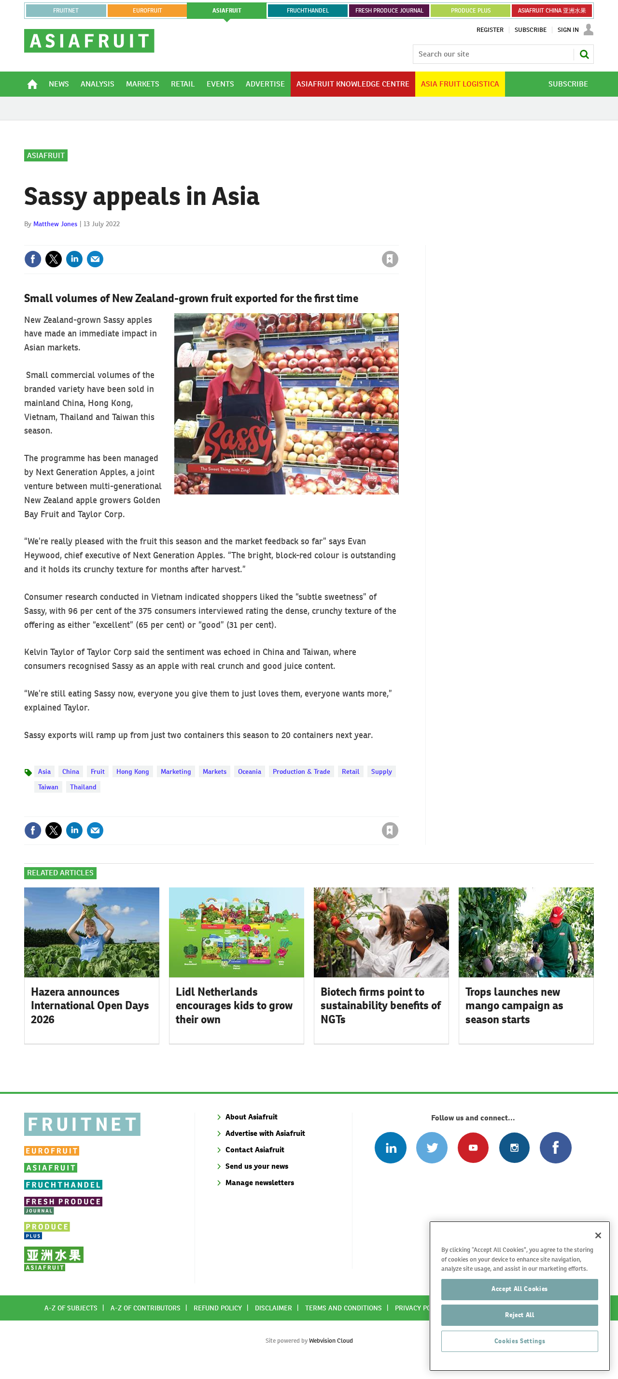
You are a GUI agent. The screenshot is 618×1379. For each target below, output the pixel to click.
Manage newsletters (259, 1182)
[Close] (598, 1235)
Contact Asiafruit (254, 1150)
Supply (381, 771)
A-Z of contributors (146, 1308)
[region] (519, 1296)
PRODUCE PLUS (471, 11)
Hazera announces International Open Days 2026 (90, 1006)
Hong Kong (132, 771)
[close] (398, 239)
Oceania (249, 771)
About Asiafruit (251, 1117)
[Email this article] (95, 259)
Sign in (275, 239)
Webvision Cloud (331, 1340)
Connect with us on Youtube (473, 1147)
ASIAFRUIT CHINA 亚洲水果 (552, 11)
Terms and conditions (343, 1308)
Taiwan (48, 787)
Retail (351, 771)
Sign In (568, 30)
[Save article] (390, 259)
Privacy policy (419, 1308)
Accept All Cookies (520, 1289)
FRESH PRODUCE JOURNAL (389, 11)
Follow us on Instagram (514, 1147)
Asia (44, 771)
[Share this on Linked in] (74, 259)
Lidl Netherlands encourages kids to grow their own (234, 1006)
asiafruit (226, 11)
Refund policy (218, 1308)
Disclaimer (273, 1308)
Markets (214, 771)
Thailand (83, 787)
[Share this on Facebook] (33, 259)
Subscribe (531, 30)
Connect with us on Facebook (555, 1147)
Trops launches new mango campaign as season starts (514, 1006)
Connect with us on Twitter (432, 1147)
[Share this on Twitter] (53, 259)
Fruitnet (66, 11)
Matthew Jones (55, 223)
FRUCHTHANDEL (308, 11)
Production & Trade (301, 771)
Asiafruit (46, 155)
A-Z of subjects (71, 1308)
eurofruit (147, 11)
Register (490, 30)
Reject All (519, 1315)
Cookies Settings (520, 1341)
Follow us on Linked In (390, 1147)
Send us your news (256, 1166)
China (70, 771)
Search (584, 54)
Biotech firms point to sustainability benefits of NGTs (381, 1006)
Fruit (98, 771)
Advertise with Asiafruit (265, 1133)
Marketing (176, 771)
